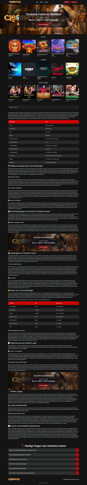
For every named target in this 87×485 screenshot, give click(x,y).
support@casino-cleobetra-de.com (71, 479)
